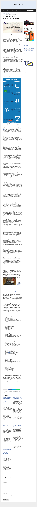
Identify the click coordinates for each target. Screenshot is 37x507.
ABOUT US (7, 10)
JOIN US (21, 10)
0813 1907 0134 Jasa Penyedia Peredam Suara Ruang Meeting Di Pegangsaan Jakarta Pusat (7, 400)
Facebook (10, 389)
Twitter (14, 389)
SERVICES (12, 10)
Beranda (4, 13)
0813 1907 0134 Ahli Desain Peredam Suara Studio (17, 398)
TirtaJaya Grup (18, 4)
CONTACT (16, 10)
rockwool (4, 129)
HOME (4, 10)
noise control (10, 352)
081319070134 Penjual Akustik (28, 50)
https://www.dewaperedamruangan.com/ (11, 291)
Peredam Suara (8, 13)
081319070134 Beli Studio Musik (29, 48)
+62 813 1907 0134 (9, 308)
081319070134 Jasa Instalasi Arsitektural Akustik (17, 425)
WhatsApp (18, 389)
